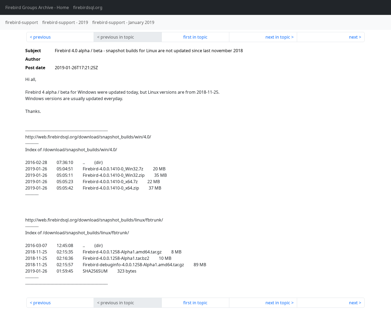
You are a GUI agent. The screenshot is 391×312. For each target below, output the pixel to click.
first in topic (195, 37)
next (353, 37)
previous (42, 37)
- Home (37, 7)
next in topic (277, 37)
